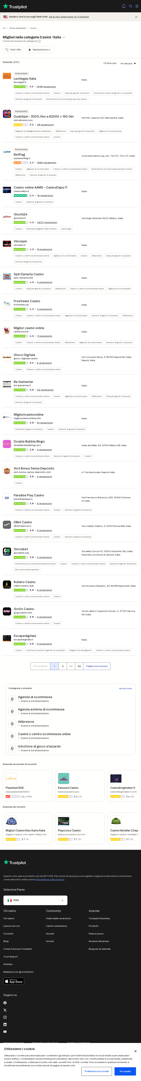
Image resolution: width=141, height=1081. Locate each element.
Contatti (8, 933)
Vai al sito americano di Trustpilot (69, 16)
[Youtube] (5, 1031)
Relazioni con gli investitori (18, 971)
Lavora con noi (11, 926)
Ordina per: (110, 63)
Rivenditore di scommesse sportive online (66, 99)
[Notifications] (124, 6)
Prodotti (93, 926)
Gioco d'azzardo (18, 28)
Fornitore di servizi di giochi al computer (113, 93)
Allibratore (61, 131)
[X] (5, 1009)
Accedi (50, 933)
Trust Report (10, 956)
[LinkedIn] (5, 1024)
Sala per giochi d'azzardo (77, 93)
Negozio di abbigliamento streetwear (33, 131)
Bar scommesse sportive (27, 569)
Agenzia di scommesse (110, 131)
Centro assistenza (56, 926)
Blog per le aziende (100, 948)
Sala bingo (66, 228)
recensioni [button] (46, 86)
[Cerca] (131, 6)
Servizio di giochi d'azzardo (28, 99)
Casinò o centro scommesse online (32, 93)
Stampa (7, 964)
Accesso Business (99, 941)
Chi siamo (8, 918)
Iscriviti (50, 941)
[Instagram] (5, 1016)
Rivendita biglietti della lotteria (41, 228)
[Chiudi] (136, 17)
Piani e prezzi (96, 933)
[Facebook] (5, 1002)
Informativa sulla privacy (49, 879)
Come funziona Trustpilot (17, 948)
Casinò (57, 93)
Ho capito (125, 1071)
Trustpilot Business (99, 918)
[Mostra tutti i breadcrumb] (5, 28)
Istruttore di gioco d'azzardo (29, 429)
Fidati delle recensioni (58, 918)
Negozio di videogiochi (80, 650)
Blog (6, 941)
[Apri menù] (136, 6)
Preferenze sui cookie (97, 1071)
